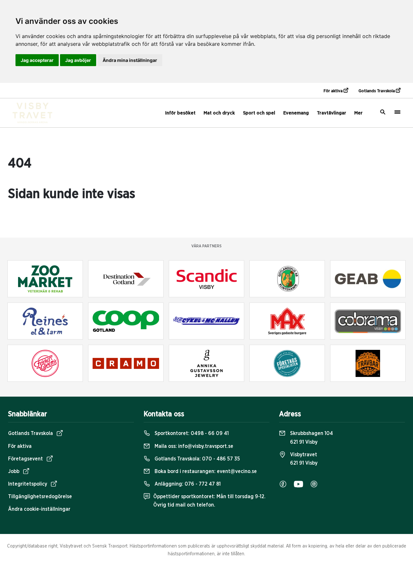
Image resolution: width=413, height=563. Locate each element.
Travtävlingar (331, 113)
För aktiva (334, 91)
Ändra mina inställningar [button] (130, 60)
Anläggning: (187, 484)
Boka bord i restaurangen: (205, 471)
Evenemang (296, 113)
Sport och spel (259, 113)
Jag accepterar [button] (37, 60)
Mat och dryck (219, 113)
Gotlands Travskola (377, 91)
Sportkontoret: (191, 433)
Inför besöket (180, 113)
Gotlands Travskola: (196, 458)
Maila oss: (193, 446)
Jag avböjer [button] (78, 60)
